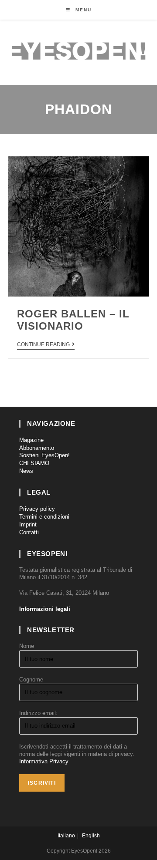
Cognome (31, 679)
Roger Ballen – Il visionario (73, 320)
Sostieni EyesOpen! (44, 455)
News (26, 471)
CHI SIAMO (34, 463)
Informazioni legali (44, 609)
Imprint (28, 524)
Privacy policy (37, 509)
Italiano (66, 836)
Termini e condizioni (44, 516)
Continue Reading (43, 344)
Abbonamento (36, 448)
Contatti (29, 532)
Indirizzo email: (38, 713)
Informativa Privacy (43, 761)
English (91, 836)
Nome (26, 646)
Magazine (31, 440)
